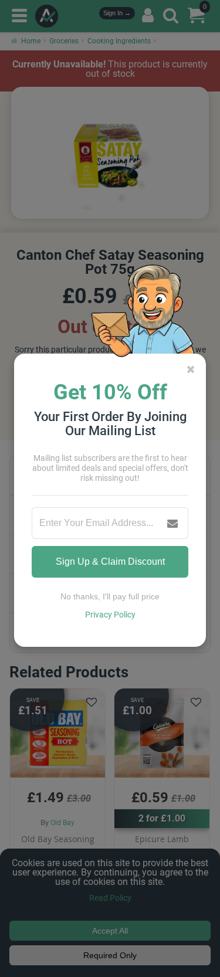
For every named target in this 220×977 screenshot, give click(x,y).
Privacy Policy (110, 614)
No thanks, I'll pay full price (110, 596)
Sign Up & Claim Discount (110, 561)
